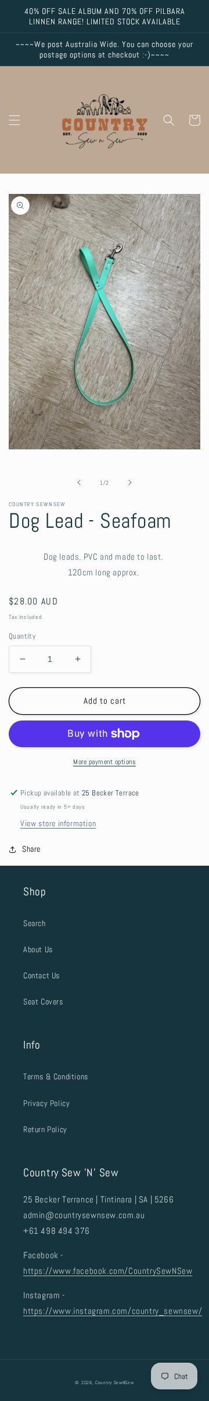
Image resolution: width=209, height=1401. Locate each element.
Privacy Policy (46, 1103)
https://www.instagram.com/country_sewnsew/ (112, 1310)
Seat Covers (43, 1001)
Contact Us (41, 975)
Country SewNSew (114, 1382)
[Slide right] (130, 482)
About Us (38, 949)
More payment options (104, 761)
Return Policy (45, 1129)
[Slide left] (79, 482)
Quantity (22, 636)
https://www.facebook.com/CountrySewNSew (107, 1270)
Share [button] (31, 849)
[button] (14, 120)
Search (34, 923)
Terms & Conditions (55, 1076)
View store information (58, 823)
